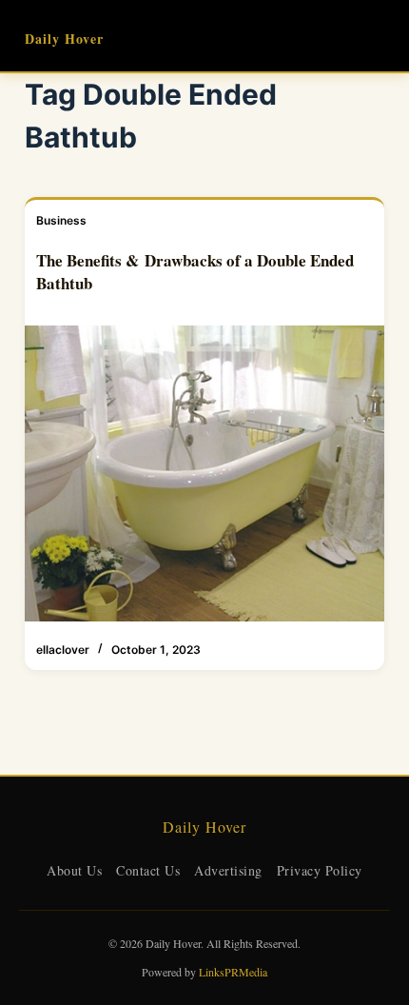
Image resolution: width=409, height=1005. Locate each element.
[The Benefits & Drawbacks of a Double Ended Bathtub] (204, 473)
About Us (74, 870)
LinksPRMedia (233, 971)
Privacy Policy (319, 870)
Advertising (228, 870)
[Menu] (375, 36)
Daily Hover (64, 39)
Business (61, 220)
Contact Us (148, 870)
